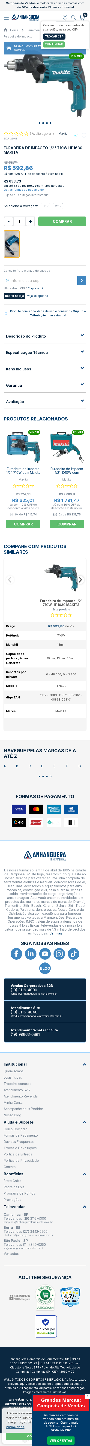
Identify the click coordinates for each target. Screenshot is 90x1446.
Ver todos (11, 1254)
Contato (10, 1167)
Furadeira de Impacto (18, 36)
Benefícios (13, 1174)
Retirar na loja (14, 296)
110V (45, 206)
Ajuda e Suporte (18, 1122)
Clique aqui (35, 288)
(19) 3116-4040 (24, 1012)
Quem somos (14, 1071)
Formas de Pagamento (21, 1135)
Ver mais (55, 933)
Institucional (15, 1064)
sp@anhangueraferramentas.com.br (24, 1248)
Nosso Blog (12, 1115)
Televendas (14, 1207)
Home (14, 30)
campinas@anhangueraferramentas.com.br (28, 1222)
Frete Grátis (12, 1181)
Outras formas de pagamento (24, 189)
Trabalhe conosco (18, 1084)
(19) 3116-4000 (24, 990)
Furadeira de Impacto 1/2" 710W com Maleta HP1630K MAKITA (23, 473)
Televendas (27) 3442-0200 (26, 1231)
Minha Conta (13, 1102)
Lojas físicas (13, 1077)
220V (57, 206)
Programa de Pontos (19, 1193)
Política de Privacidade (21, 1160)
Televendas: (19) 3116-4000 (25, 1218)
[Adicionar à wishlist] (84, 135)
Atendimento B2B (17, 1090)
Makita (63, 133)
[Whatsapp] (76, 136)
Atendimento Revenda (21, 1096)
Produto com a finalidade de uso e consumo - (48, 313)
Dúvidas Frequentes (19, 1142)
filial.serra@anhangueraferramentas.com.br (28, 1235)
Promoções (12, 1200)
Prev (10, 580)
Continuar (54, 44)
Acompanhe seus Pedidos (24, 1109)
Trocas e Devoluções (20, 1148)
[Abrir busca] (74, 17)
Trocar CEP (54, 36)
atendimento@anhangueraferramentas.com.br (36, 1016)
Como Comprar (15, 1129)
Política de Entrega (18, 1154)
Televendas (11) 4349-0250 (25, 1244)
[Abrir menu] (7, 17)
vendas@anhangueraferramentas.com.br (34, 993)
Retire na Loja (14, 1187)
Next (80, 580)
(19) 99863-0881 (25, 1034)
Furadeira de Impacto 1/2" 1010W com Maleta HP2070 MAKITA (67, 475)
